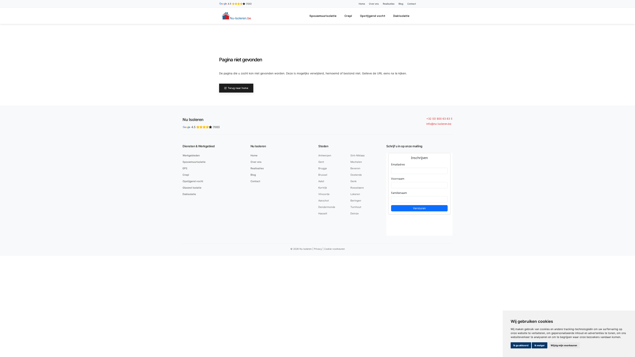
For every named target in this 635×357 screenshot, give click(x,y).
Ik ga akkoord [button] (521, 345)
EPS (185, 168)
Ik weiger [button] (539, 345)
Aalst (321, 181)
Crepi (348, 16)
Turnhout (355, 207)
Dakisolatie (401, 16)
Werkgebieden (191, 155)
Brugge (322, 168)
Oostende (356, 174)
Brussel (322, 174)
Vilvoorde (324, 194)
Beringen (355, 200)
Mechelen (356, 161)
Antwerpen (324, 155)
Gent (321, 161)
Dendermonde (326, 207)
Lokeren (355, 194)
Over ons (374, 3)
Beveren (355, 168)
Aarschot (323, 200)
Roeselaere (357, 187)
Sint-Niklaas (357, 155)
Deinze (354, 213)
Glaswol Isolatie (192, 187)
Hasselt (322, 213)
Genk (353, 181)
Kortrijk (322, 187)
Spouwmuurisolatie (323, 16)
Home (362, 3)
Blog (401, 3)
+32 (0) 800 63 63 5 (439, 118)
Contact (411, 3)
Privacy (318, 248)
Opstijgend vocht (372, 16)
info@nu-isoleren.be (438, 123)
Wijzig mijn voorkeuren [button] (564, 345)
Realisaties (389, 3)
